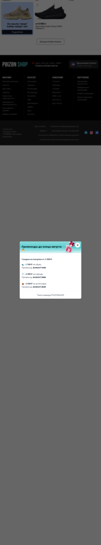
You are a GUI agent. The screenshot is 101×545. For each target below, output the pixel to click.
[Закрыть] (77, 245)
